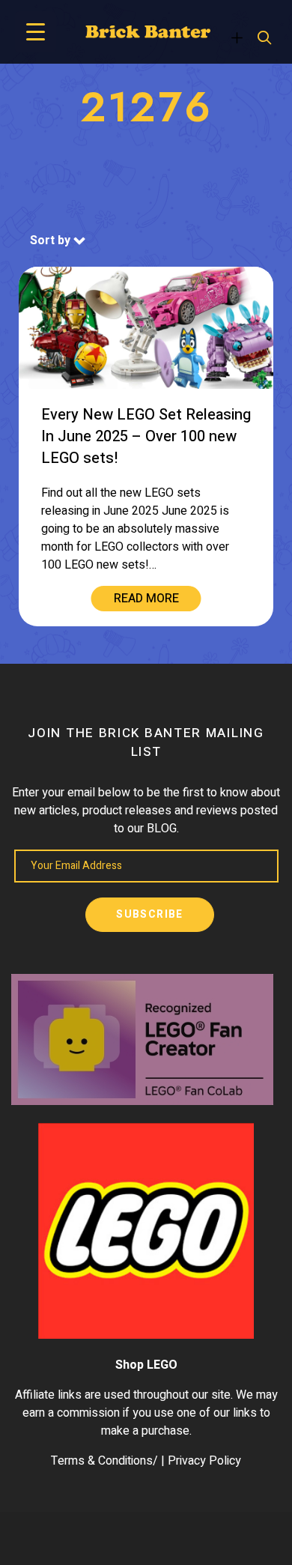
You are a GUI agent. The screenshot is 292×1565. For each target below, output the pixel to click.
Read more (146, 599)
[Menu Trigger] (35, 31)
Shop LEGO (146, 1365)
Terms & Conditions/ (104, 1461)
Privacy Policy (204, 1461)
